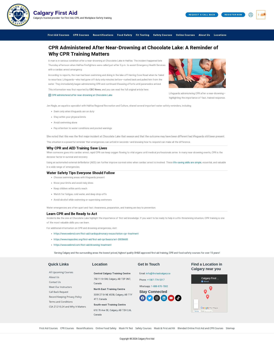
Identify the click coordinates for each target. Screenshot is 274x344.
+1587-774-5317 (155, 279)
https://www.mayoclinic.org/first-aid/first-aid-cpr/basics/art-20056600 (91, 239)
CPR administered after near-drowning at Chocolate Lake (82, 95)
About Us (54, 277)
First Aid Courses (48, 328)
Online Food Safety (106, 328)
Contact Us (55, 282)
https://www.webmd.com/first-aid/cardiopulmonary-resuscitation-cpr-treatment (96, 233)
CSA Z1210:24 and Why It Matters (67, 306)
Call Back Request (58, 291)
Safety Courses (143, 328)
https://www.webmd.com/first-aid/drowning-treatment (82, 244)
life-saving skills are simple (187, 162)
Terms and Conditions (61, 301)
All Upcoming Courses (61, 272)
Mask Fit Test (126, 328)
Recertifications (84, 328)
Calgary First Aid (55, 13)
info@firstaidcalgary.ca (158, 273)
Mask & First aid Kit (164, 328)
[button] (202, 14)
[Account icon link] (250, 14)
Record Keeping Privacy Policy (65, 296)
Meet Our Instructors (60, 287)
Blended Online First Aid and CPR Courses (200, 328)
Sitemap (230, 328)
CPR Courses (67, 328)
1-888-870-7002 (159, 286)
